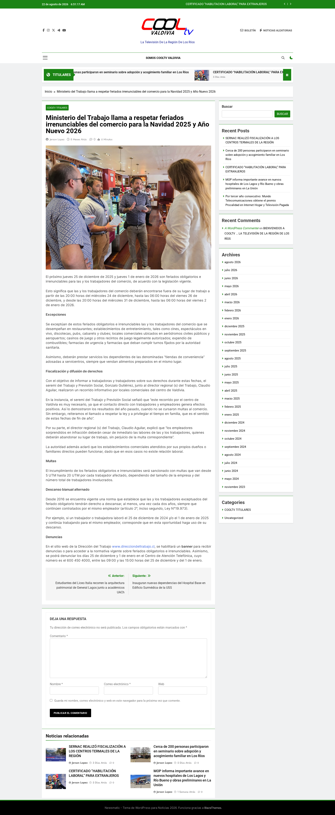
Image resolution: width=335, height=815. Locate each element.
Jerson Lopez (57, 139)
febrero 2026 (232, 310)
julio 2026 (230, 270)
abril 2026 (230, 294)
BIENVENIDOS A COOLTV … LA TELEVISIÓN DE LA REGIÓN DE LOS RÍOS (256, 233)
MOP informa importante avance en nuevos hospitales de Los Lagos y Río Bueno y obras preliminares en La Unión (254, 184)
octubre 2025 (232, 342)
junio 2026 (231, 278)
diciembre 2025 (234, 326)
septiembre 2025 (235, 350)
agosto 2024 (232, 455)
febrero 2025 (232, 406)
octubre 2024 (232, 438)
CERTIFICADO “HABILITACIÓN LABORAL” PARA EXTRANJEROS (226, 4)
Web (161, 684)
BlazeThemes (212, 807)
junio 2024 (231, 471)
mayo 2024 (231, 479)
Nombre (56, 684)
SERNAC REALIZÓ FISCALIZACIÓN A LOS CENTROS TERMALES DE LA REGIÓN (97, 751)
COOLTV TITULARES (57, 107)
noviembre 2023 (234, 487)
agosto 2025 (232, 358)
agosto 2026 (232, 262)
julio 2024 (230, 463)
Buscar (227, 106)
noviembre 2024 (234, 430)
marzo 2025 (232, 398)
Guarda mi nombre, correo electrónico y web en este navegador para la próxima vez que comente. (117, 700)
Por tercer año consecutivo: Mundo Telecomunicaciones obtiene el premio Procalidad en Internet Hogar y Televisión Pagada (257, 201)
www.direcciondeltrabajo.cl (133, 546)
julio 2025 (230, 366)
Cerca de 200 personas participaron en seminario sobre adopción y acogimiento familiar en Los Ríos (86, 72)
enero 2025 (231, 414)
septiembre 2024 (235, 447)
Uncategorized (233, 518)
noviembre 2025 (234, 334)
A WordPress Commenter (241, 228)
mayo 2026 (231, 286)
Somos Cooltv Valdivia (163, 58)
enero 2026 (231, 318)
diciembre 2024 (234, 422)
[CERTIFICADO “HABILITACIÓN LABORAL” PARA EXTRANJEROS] (169, 77)
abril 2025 (230, 390)
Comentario (59, 636)
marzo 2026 (232, 302)
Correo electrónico (117, 684)
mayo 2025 (231, 382)
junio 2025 (231, 374)
